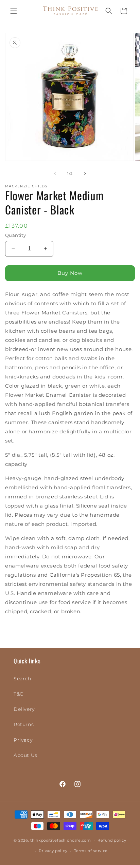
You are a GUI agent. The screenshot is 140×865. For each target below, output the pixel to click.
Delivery (24, 709)
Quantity (15, 235)
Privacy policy (53, 850)
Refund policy (112, 840)
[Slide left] (55, 173)
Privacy (23, 740)
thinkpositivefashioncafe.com (60, 840)
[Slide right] (84, 173)
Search (22, 679)
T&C (18, 694)
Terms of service (91, 850)
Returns (24, 724)
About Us (25, 755)
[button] (13, 10)
